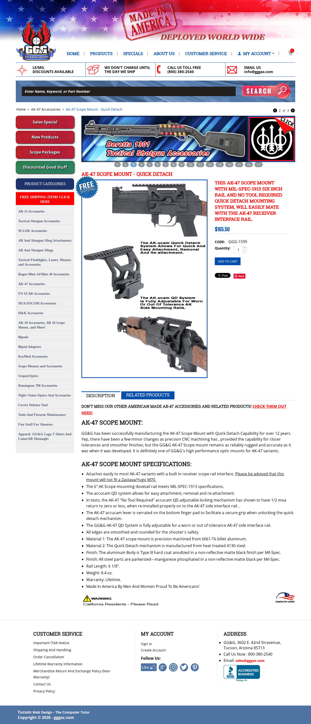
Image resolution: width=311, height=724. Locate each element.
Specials (133, 53)
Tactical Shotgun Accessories (39, 221)
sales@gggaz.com (250, 660)
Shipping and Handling (52, 650)
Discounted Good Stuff (45, 167)
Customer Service (206, 53)
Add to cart (227, 261)
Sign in (146, 644)
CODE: (220, 241)
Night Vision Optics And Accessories (44, 395)
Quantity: (223, 248)
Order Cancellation (48, 657)
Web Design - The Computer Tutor (61, 712)
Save (241, 276)
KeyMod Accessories (33, 356)
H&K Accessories (30, 313)
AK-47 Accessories (45, 109)
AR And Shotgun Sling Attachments (44, 240)
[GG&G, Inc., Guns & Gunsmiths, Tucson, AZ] (242, 673)
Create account (153, 650)
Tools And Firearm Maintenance (42, 415)
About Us (164, 53)
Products (101, 53)
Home (73, 53)
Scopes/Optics (28, 376)
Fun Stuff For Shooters (35, 424)
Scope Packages (45, 152)
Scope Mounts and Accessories (40, 366)
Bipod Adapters (29, 347)
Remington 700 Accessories (37, 385)
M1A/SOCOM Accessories (37, 303)
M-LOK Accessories (32, 231)
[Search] (266, 91)
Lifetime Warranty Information (58, 664)
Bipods (23, 337)
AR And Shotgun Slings (35, 250)
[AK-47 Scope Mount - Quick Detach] (144, 279)
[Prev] (275, 111)
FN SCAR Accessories (34, 294)
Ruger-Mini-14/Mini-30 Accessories (43, 274)
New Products (45, 137)
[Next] (292, 111)
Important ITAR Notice (51, 643)
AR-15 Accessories (31, 211)
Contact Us (42, 684)
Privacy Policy (44, 691)
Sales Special (45, 122)
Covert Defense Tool (33, 405)
